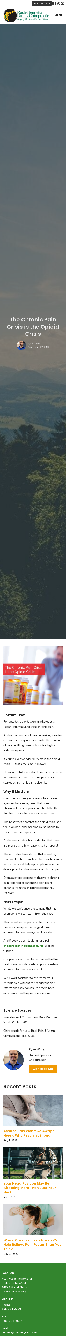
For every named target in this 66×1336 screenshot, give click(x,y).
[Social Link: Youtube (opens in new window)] (62, 3)
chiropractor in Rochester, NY (23, 946)
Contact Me (42, 1068)
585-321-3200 (41, 3)
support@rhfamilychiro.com (19, 1332)
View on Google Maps (15, 1291)
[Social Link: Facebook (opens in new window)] (54, 3)
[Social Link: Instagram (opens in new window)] (58, 3)
